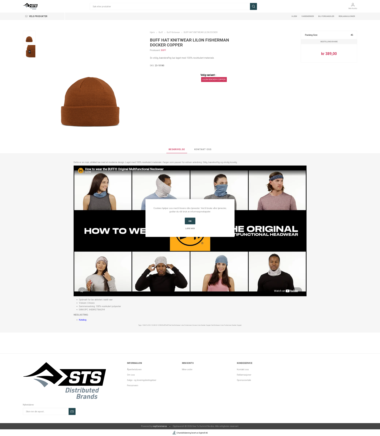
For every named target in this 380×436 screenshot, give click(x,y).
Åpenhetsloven (134, 369)
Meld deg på (72, 411)
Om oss (131, 374)
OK (190, 221)
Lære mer (190, 228)
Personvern (132, 385)
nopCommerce (160, 426)
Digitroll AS (203, 433)
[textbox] (170, 6)
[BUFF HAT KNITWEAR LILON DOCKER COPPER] (29, 37)
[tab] (176, 149)
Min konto (353, 8)
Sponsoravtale (244, 380)
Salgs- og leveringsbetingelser (141, 380)
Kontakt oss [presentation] (203, 149)
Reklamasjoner (244, 374)
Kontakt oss (243, 369)
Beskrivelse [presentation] (177, 149)
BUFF (163, 50)
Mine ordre (187, 369)
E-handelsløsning (184, 433)
